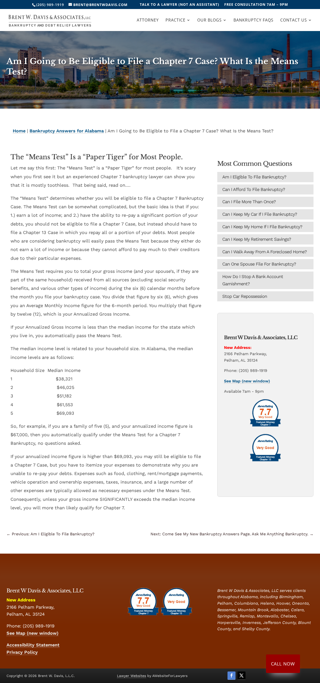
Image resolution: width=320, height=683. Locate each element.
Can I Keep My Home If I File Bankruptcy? (262, 226)
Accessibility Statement (33, 644)
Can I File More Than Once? (249, 201)
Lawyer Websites (131, 676)
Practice (176, 20)
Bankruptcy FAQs (254, 20)
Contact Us (293, 20)
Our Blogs (209, 20)
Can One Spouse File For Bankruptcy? (259, 264)
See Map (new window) (247, 381)
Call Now (283, 664)
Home (19, 130)
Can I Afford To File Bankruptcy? (253, 189)
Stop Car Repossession (244, 296)
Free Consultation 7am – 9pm (256, 5)
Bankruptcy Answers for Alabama (67, 130)
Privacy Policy (22, 652)
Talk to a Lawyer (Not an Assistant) (179, 5)
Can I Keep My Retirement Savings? (256, 239)
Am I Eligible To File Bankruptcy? (254, 176)
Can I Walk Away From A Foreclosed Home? (264, 251)
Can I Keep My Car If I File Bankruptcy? (259, 214)
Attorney (148, 20)
